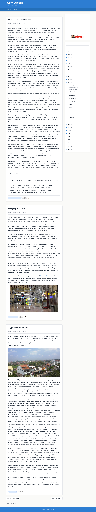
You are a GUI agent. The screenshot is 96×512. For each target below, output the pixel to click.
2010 (69, 130)
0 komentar (23, 212)
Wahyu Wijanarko (15, 3)
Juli (70, 104)
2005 (69, 146)
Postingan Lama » (56, 498)
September (71, 98)
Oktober (71, 95)
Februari (71, 114)
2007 (69, 139)
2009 (69, 133)
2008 (69, 136)
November (71, 85)
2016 (69, 76)
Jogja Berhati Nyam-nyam (18, 328)
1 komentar (23, 23)
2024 (69, 54)
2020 (69, 63)
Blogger (52, 509)
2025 (69, 51)
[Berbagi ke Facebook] (25, 198)
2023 (69, 57)
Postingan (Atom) (15, 503)
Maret (70, 111)
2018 (69, 69)
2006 (69, 142)
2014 (69, 82)
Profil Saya (9, 9)
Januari (71, 117)
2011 (69, 127)
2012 (69, 124)
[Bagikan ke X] (23, 198)
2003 (69, 149)
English (16, 9)
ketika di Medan (45, 276)
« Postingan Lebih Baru (13, 498)
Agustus (71, 101)
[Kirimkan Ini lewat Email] (26, 198)
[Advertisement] (77, 24)
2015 (69, 79)
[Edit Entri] (29, 198)
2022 (69, 60)
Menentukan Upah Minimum (19, 20)
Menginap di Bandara (16, 209)
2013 (69, 121)
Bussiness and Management (15, 198)
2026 (69, 48)
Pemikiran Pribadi (13, 491)
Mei (70, 107)
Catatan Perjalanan (13, 316)
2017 (69, 73)
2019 (69, 66)
